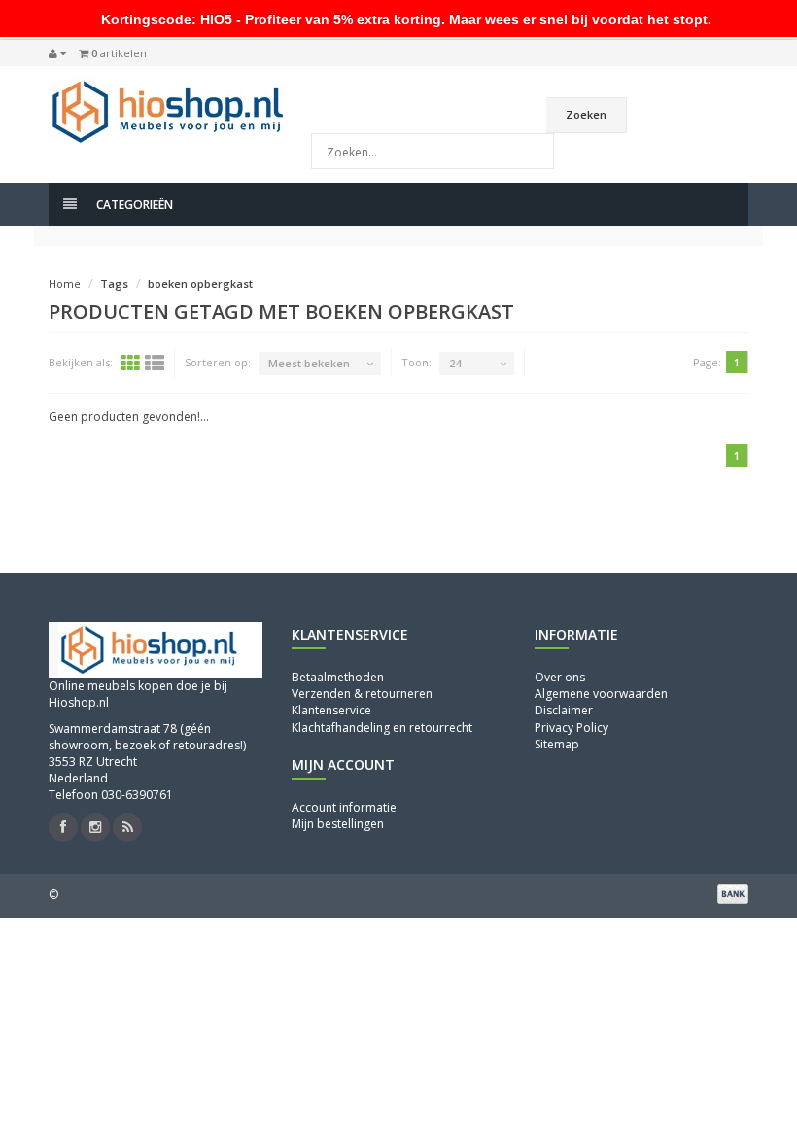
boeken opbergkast (200, 283)
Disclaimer (564, 710)
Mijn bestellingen (338, 824)
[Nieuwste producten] (127, 827)
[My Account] (57, 53)
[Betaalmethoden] (732, 893)
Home (65, 283)
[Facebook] (63, 827)
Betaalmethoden (338, 677)
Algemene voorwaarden (601, 693)
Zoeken (586, 114)
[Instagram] (95, 827)
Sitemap (557, 744)
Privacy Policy (571, 727)
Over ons (560, 677)
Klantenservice (331, 710)
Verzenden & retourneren (362, 693)
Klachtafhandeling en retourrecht (382, 727)
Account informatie (344, 807)
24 (455, 363)
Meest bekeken (309, 363)
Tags (114, 283)
